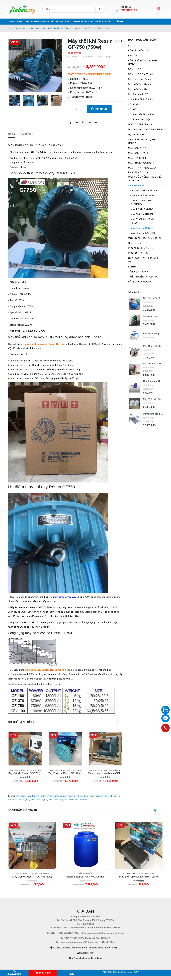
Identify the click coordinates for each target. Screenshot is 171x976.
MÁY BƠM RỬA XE (138, 153)
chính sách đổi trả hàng (90, 958)
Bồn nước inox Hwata (139, 84)
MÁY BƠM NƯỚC (56, 770)
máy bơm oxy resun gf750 (67, 796)
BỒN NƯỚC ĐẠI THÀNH (141, 74)
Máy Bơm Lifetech (78, 873)
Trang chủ (15, 21)
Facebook (70, 122)
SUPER (132, 266)
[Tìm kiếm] (101, 9)
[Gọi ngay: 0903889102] (165, 728)
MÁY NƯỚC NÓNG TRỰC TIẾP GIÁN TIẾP (145, 178)
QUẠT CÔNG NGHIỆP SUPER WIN (144, 260)
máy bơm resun (87, 796)
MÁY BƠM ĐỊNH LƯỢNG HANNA (141, 141)
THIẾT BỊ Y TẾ (102, 21)
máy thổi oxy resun (34, 800)
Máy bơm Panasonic (146, 873)
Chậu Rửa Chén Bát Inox (141, 99)
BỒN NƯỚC (134, 69)
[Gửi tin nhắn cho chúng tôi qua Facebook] (165, 718)
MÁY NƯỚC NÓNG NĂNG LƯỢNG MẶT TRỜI (142, 170)
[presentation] (8, 65)
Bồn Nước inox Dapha (139, 79)
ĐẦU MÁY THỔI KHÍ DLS (143, 190)
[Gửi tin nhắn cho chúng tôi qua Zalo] (165, 710)
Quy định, (73, 958)
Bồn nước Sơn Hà (137, 89)
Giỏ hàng (101, 109)
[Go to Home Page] (9, 28)
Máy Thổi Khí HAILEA (141, 214)
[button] (155, 810)
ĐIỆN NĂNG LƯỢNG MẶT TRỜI (145, 129)
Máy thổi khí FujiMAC (141, 209)
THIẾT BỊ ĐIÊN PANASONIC (143, 276)
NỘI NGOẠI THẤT (60, 21)
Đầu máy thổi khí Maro (142, 195)
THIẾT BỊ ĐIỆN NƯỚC (35, 21)
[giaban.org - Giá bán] (22, 9)
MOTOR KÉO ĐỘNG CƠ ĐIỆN (144, 238)
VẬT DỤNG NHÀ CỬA (139, 281)
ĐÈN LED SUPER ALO (140, 124)
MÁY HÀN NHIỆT (137, 158)
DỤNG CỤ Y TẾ (136, 134)
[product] (134, 304)
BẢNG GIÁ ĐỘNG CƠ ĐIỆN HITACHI (142, 62)
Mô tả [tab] (11, 134)
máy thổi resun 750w (77, 800)
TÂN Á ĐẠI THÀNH (138, 271)
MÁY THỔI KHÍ (16, 770)
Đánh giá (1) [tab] (27, 134)
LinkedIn (83, 122)
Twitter (76, 122)
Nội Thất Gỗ (134, 243)
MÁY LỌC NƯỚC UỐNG (141, 163)
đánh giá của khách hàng (81, 56)
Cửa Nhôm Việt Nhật (139, 119)
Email (95, 122)
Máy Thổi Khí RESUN (32, 770)
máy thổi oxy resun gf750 (55, 800)
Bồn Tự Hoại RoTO (138, 94)
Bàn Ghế (132, 55)
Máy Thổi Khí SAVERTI (142, 233)
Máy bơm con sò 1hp (25, 796)
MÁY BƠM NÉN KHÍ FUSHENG (141, 202)
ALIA (130, 45)
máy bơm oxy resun (45, 796)
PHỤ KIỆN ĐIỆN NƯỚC (140, 248)
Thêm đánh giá (105, 56)
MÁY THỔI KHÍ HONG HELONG (142, 221)
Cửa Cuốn (133, 104)
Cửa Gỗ (132, 109)
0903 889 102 (86, 953)
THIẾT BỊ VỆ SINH (83, 21)
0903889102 (129, 10)
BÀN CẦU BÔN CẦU (138, 50)
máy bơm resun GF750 (105, 796)
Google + (89, 122)
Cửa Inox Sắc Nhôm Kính (141, 114)
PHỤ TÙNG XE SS (138, 253)
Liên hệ (119, 21)
